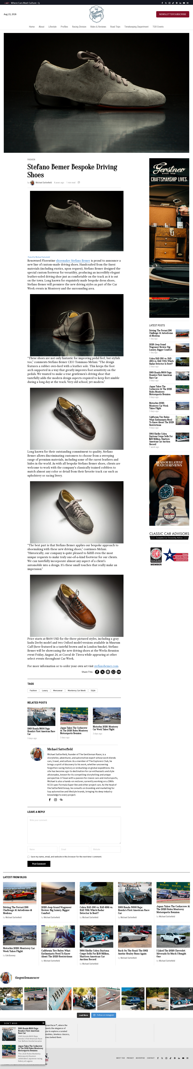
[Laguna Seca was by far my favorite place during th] (108, 998)
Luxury (45, 690)
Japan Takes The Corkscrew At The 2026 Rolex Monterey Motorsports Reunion (74, 731)
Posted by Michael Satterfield (38, 257)
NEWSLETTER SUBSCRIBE (172, 14)
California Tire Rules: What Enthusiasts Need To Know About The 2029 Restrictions (161, 421)
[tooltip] (162, 3)
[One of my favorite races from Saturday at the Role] (35, 998)
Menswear (58, 690)
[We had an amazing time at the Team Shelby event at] (84, 998)
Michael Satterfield (44, 182)
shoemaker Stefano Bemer (73, 260)
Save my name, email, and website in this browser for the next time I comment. (66, 856)
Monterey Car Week (77, 690)
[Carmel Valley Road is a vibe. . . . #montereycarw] (157, 998)
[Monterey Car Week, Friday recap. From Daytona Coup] (181, 998)
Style (93, 690)
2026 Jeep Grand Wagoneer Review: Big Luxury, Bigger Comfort (160, 347)
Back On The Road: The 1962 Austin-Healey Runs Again (133, 952)
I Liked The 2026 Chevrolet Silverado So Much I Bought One (171, 953)
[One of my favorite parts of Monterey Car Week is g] (60, 998)
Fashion (31, 159)
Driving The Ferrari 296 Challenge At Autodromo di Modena (161, 333)
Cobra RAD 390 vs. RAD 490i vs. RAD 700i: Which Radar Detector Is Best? (161, 361)
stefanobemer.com (106, 666)
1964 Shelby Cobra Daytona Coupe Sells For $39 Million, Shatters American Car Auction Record (161, 439)
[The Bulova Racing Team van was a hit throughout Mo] (133, 998)
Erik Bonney (10, 955)
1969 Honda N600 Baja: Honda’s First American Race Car (41, 731)
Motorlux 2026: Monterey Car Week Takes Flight (105, 728)
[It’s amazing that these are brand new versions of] (11, 998)
